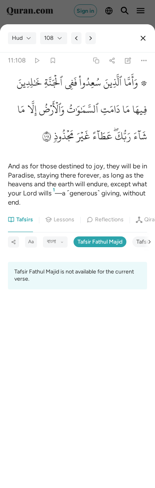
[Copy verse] (96, 61)
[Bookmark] (53, 61)
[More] (144, 61)
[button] (134, 84)
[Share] (112, 61)
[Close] (143, 38)
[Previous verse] (76, 38)
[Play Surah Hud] (37, 61)
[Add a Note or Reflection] (128, 61)
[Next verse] (90, 38)
